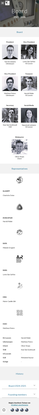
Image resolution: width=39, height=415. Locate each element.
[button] (2, 3)
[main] (19, 13)
